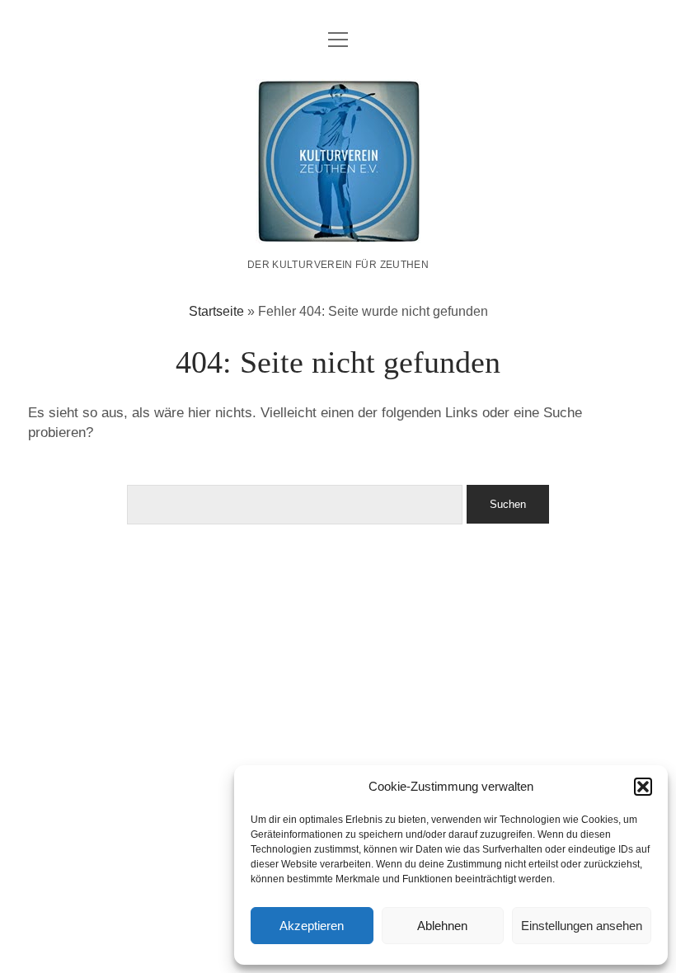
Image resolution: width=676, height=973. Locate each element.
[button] (643, 786)
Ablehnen (442, 926)
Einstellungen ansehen (581, 926)
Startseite (216, 311)
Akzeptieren (311, 926)
